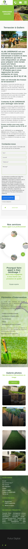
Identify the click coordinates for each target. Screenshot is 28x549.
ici (6, 193)
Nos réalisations (6, 486)
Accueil (4, 481)
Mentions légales (6, 490)
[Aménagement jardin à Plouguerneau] (14, 416)
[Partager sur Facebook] (2, 545)
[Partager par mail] (5, 545)
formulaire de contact (19, 329)
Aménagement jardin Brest (9, 518)
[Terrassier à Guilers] (14, 40)
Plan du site (5, 494)
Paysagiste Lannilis (18, 516)
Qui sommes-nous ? (7, 482)
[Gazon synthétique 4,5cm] (14, 440)
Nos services (5, 484)
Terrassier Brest (6, 513)
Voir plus (14, 382)
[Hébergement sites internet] (14, 541)
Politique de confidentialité (8, 492)
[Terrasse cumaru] (14, 461)
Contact (4, 488)
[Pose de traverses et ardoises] (14, 395)
